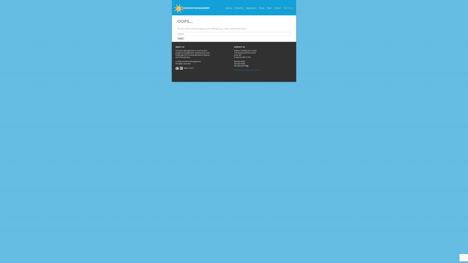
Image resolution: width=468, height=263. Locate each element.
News (269, 8)
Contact (277, 8)
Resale (261, 8)
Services (228, 8)
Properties (239, 8)
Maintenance (288, 8)
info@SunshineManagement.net (247, 70)
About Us (180, 47)
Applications (251, 8)
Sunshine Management (197, 9)
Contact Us (239, 47)
